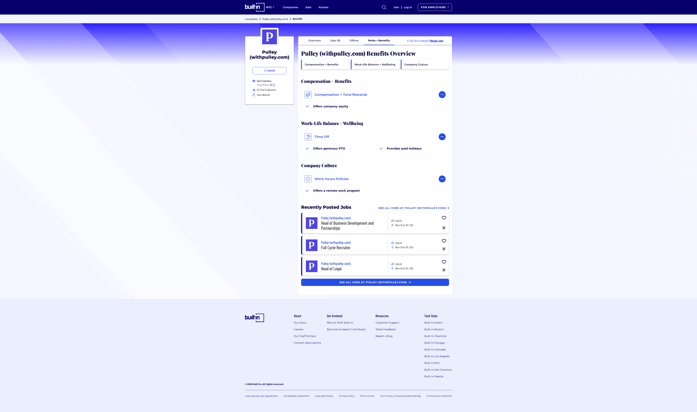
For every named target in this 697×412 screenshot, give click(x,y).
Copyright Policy (324, 396)
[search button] (384, 7)
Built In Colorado (435, 349)
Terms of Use (367, 396)
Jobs (308, 7)
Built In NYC (432, 363)
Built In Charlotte (435, 336)
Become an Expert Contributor (346, 329)
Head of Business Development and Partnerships (347, 225)
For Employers (434, 7)
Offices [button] (354, 40)
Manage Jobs (436, 40)
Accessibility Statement (296, 396)
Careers (298, 329)
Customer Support (387, 322)
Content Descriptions (307, 342)
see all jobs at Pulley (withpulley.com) (373, 282)
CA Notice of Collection (439, 396)
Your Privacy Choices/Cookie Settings (400, 396)
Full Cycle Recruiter (335, 247)
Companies (290, 7)
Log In (408, 7)
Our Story (300, 322)
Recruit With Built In (340, 322)
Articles (323, 7)
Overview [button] (314, 40)
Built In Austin (433, 322)
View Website (263, 94)
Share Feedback (386, 329)
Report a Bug (384, 336)
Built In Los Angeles (437, 356)
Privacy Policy (346, 396)
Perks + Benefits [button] (379, 40)
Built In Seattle (433, 376)
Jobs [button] (335, 40)
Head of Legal (331, 268)
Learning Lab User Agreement (261, 396)
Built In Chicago (434, 342)
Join (396, 7)
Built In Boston (434, 329)
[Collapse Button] (444, 227)
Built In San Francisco (438, 369)
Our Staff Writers (305, 336)
